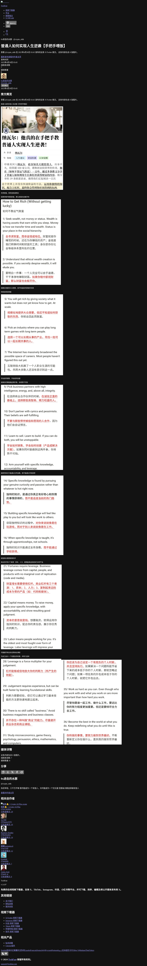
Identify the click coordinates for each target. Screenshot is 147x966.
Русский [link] (48, 950)
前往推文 (5, 85)
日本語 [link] (65, 950)
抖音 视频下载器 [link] (12, 923)
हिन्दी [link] (22, 950)
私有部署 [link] (9, 943)
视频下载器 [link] (10, 10)
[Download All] (8, 772)
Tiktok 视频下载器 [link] (13, 926)
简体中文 (13, 23)
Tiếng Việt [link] (76, 950)
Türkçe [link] (91, 950)
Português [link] (55, 950)
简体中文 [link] (10, 950)
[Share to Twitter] (12, 772)
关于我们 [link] (9, 901)
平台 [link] (7, 13)
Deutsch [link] (39, 950)
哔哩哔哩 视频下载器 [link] (14, 929)
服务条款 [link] (9, 906)
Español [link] (27, 950)
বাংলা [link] (43, 950)
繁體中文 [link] (17, 950)
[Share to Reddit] (21, 772)
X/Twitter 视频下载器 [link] (14, 918)
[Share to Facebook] (17, 772)
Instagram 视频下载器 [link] (14, 921)
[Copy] (3, 772)
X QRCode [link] (10, 18)
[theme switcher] (4, 954)
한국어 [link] (70, 950)
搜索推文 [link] (9, 16)
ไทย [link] (87, 950)
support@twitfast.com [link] (9, 964)
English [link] (3, 950)
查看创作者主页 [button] (14, 57)
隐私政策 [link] (9, 904)
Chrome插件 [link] (10, 946)
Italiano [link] (83, 950)
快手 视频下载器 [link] (12, 932)
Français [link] (33, 950)
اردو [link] (60, 950)
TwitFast (12, 959)
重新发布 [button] (4, 57)
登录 (7, 26)
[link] (7, 32)
